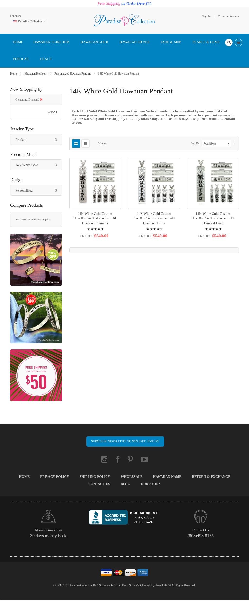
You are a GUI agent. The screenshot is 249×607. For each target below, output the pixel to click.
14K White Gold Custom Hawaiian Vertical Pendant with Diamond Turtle (154, 218)
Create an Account (228, 16)
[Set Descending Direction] (234, 143)
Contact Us (99, 484)
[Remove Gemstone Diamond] (41, 99)
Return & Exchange (211, 477)
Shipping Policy (95, 477)
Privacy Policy (54, 477)
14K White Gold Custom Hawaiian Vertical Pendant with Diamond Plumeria (95, 218)
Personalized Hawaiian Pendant (72, 73)
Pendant (38, 140)
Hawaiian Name (167, 477)
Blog (125, 484)
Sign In (206, 16)
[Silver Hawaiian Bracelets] (36, 320)
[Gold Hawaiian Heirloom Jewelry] (36, 262)
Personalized (38, 190)
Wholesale (131, 477)
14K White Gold (38, 165)
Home (14, 73)
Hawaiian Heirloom (36, 73)
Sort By (195, 143)
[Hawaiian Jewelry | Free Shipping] (36, 377)
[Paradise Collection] (124, 20)
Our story (151, 484)
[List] (85, 143)
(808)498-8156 (200, 535)
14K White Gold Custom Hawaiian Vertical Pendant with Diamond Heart (213, 218)
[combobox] (229, 42)
